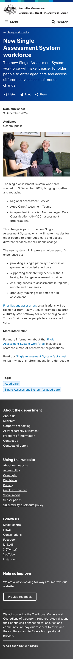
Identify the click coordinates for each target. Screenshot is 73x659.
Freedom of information (19, 435)
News (7, 529)
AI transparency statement (21, 431)
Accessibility (11, 470)
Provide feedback (20, 596)
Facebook (9, 539)
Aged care (12, 383)
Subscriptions (12, 500)
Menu (14, 22)
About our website (15, 465)
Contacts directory (16, 445)
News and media (18, 32)
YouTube (9, 554)
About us (9, 416)
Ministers (9, 421)
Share (43, 94)
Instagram (9, 559)
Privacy (8, 485)
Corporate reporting (16, 426)
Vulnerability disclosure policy (23, 505)
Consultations (12, 534)
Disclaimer (10, 480)
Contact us (10, 440)
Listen (12, 94)
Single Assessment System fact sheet (41, 356)
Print (28, 94)
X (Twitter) (10, 549)
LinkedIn (8, 544)
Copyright (10, 475)
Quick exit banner (15, 490)
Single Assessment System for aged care (32, 389)
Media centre (12, 524)
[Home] (36, 9)
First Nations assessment (20, 305)
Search (62, 22)
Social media (11, 495)
